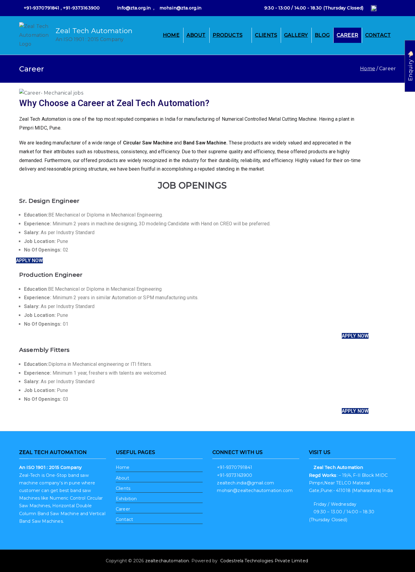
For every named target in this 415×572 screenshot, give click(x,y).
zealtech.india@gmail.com (245, 483)
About (196, 35)
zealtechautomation (167, 560)
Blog (322, 35)
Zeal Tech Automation (94, 31)
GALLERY (296, 35)
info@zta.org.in (134, 8)
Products (227, 35)
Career (347, 35)
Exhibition (126, 498)
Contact (378, 35)
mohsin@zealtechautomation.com (255, 490)
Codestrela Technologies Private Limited (264, 560)
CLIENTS (266, 35)
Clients (123, 488)
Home (171, 35)
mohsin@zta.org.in (180, 8)
